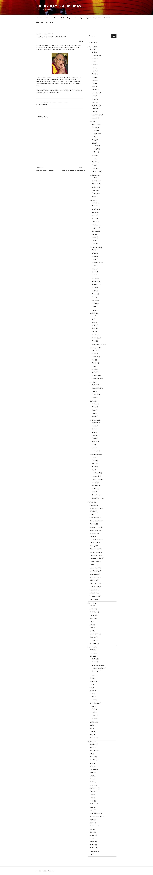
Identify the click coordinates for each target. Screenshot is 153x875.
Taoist (92, 731)
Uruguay (94, 448)
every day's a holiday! (59, 6)
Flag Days (93, 546)
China (93, 206)
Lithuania (94, 278)
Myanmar (94, 155)
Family (92, 775)
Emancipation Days (95, 539)
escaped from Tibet (72, 77)
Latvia (94, 275)
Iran (93, 316)
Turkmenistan (96, 171)
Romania (94, 294)
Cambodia (95, 203)
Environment (93, 772)
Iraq (93, 319)
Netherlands (95, 476)
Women (92, 841)
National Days (94, 568)
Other (91, 807)
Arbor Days (93, 505)
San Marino (95, 485)
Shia (93, 696)
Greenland (95, 363)
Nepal (93, 159)
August (87, 18)
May (68, 18)
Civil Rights (93, 760)
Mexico (94, 372)
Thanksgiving (94, 590)
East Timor (95, 209)
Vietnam (94, 243)
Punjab (96, 149)
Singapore (95, 231)
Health (92, 782)
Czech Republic (96, 262)
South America (94, 420)
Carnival (92, 514)
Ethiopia (94, 71)
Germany (94, 463)
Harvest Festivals (95, 552)
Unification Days (94, 593)
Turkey (94, 341)
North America (94, 348)
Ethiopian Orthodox (97, 668)
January (38, 18)
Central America (94, 175)
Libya (93, 83)
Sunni (93, 699)
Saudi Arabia (95, 338)
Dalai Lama (43, 104)
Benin (93, 52)
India (93, 143)
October (106, 18)
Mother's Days (94, 564)
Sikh (91, 728)
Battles (92, 757)
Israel (93, 322)
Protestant (95, 671)
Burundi (94, 58)
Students (92, 835)
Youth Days (93, 599)
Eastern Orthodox (97, 665)
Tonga (94, 397)
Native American (95, 703)
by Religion (91, 647)
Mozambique (96, 93)
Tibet (66, 102)
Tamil (95, 152)
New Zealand (96, 394)
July (81, 18)
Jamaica (94, 369)
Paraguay (95, 441)
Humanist (93, 681)
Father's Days (94, 542)
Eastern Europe (94, 247)
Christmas (93, 524)
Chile (93, 432)
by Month (90, 603)
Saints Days (93, 580)
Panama (94, 196)
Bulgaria (94, 256)
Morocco (94, 89)
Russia (94, 297)
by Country (91, 47)
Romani (94, 290)
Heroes (92, 785)
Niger (93, 96)
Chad (93, 61)
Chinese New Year (95, 521)
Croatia (94, 259)
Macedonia (95, 281)
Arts (91, 753)
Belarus (94, 253)
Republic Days (94, 574)
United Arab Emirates (98, 344)
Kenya (94, 77)
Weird (91, 838)
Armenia (94, 127)
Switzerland (95, 495)
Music (91, 797)
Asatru (94, 709)
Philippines (95, 228)
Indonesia (95, 212)
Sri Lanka (94, 168)
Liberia (94, 80)
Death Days (93, 533)
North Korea (95, 225)
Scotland (94, 488)
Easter (92, 536)
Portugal (94, 482)
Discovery (93, 769)
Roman (94, 718)
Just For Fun (93, 788)
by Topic (90, 741)
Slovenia (94, 303)
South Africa (95, 105)
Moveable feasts (95, 634)
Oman (94, 331)
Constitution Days (95, 527)
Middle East (93, 313)
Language (93, 791)
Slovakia (94, 300)
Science (92, 823)
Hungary (94, 269)
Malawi (94, 86)
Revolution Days (95, 577)
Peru (93, 444)
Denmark (94, 404)
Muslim (92, 694)
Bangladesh (95, 133)
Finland (94, 407)
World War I (93, 848)
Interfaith (92, 684)
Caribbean (95, 356)
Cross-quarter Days (95, 530)
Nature (92, 801)
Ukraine (94, 306)
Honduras (95, 190)
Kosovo (94, 272)
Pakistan (94, 162)
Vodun (92, 734)
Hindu (91, 678)
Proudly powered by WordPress (45, 871)
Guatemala (95, 187)
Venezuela (95, 451)
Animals (92, 747)
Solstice (92, 829)
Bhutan (94, 137)
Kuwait (94, 328)
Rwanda (94, 102)
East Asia (59, 102)
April (62, 18)
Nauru (94, 391)
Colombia (95, 435)
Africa (91, 49)
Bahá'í (91, 650)
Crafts (92, 763)
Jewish (92, 690)
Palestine (95, 334)
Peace (92, 810)
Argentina (95, 422)
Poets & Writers (94, 813)
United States (96, 378)
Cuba (93, 360)
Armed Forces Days (96, 508)
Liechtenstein (96, 473)
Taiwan (94, 234)
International (93, 310)
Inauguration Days (95, 555)
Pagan (92, 706)
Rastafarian (93, 722)
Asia (91, 121)
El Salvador (95, 184)
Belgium (94, 457)
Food (91, 779)
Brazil (93, 429)
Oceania (92, 382)
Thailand (94, 237)
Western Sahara (97, 115)
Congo (94, 64)
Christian (92, 656)
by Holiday (91, 502)
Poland (94, 287)
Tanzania (94, 108)
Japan (93, 215)
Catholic (94, 662)
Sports (92, 832)
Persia (94, 165)
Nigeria (94, 99)
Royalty (92, 819)
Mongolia (94, 221)
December (49, 22)
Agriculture (93, 744)
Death (92, 766)
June (74, 18)
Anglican (94, 659)
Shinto (92, 725)
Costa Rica (95, 181)
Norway (94, 413)
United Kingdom (96, 498)
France (94, 460)
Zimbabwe (95, 118)
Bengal (96, 145)
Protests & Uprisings (96, 816)
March (56, 18)
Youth (91, 854)
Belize (94, 177)
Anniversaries (94, 750)
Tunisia (94, 111)
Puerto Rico (95, 375)
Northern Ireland (97, 479)
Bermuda (94, 350)
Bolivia (94, 426)
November (39, 22)
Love (91, 794)
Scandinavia (93, 401)
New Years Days (95, 571)
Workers (92, 845)
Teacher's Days (94, 586)
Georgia (94, 140)
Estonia (94, 265)
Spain (93, 491)
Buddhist (51, 102)
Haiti (93, 366)
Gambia (94, 74)
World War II (93, 851)
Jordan (94, 325)
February (47, 18)
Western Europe (95, 454)
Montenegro (96, 284)
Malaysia (94, 218)
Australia (94, 385)
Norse (94, 715)
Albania (94, 250)
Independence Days (96, 558)
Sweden (94, 416)
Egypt (93, 68)
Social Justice (94, 826)
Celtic (93, 712)
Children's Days (94, 517)
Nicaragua (95, 193)
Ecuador (94, 438)
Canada (94, 353)
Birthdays (43, 102)
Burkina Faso (96, 55)
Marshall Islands (96, 388)
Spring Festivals (94, 583)
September (97, 18)
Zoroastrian (93, 738)
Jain (91, 687)
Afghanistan (95, 124)
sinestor (51, 34)
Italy (93, 470)
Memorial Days (94, 561)
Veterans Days (94, 596)
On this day (93, 804)
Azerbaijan (95, 130)
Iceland (94, 410)
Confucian (93, 675)
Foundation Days (95, 549)
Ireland (94, 466)
